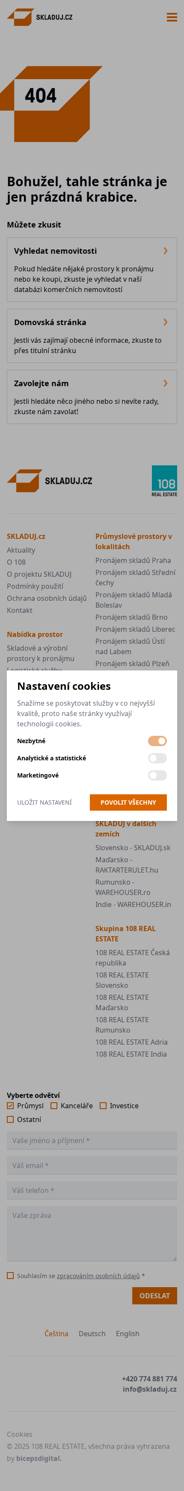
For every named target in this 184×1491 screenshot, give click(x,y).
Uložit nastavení (44, 802)
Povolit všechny (128, 802)
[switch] (157, 741)
